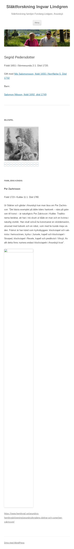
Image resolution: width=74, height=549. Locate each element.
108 (8, 163)
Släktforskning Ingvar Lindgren (37, 6)
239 (31, 165)
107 (5, 163)
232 (11, 165)
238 (29, 165)
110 (14, 163)
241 (37, 165)
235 (20, 165)
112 (20, 163)
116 (31, 163)
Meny (37, 23)
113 (23, 163)
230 (5, 165)
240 (34, 165)
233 (14, 165)
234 (17, 165)
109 (11, 163)
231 (8, 165)
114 (26, 163)
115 (29, 163)
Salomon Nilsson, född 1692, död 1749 (25, 94)
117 (34, 163)
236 (23, 165)
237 (26, 165)
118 (37, 163)
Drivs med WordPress (14, 543)
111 (17, 163)
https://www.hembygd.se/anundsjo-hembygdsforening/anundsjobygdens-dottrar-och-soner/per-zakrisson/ (33, 517)
